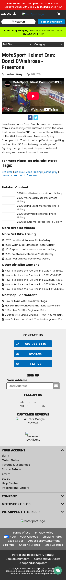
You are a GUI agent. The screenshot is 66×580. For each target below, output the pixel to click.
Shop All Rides (54, 545)
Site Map (9, 545)
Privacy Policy (44, 533)
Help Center (10, 483)
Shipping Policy (52, 537)
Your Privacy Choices (24, 536)
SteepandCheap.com (33, 563)
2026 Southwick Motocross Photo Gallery (29, 254)
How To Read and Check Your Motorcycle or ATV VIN (34, 319)
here (52, 161)
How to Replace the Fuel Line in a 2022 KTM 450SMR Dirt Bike (34, 280)
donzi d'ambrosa (28, 175)
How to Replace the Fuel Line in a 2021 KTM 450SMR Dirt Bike (34, 275)
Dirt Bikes (7, 172)
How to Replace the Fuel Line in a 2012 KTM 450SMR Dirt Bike (34, 270)
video (29, 172)
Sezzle (6, 479)
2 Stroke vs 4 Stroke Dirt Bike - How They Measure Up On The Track (34, 314)
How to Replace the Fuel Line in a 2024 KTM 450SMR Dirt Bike (34, 289)
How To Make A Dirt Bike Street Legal (25, 301)
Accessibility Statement (44, 541)
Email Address (16, 380)
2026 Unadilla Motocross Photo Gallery (27, 240)
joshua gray (50, 172)
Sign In (6, 456)
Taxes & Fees (15, 541)
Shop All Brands (29, 545)
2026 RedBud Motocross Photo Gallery (27, 258)
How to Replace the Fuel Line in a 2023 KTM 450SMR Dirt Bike (34, 284)
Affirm (6, 474)
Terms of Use (21, 533)
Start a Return (11, 469)
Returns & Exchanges (16, 465)
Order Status (10, 460)
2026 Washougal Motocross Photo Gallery (29, 245)
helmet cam (9, 175)
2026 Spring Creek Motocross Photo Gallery (30, 249)
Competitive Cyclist (47, 559)
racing (38, 172)
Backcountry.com (17, 559)
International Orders (15, 488)
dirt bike (19, 172)
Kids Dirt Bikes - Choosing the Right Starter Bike (32, 305)
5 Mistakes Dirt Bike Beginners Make (25, 310)
